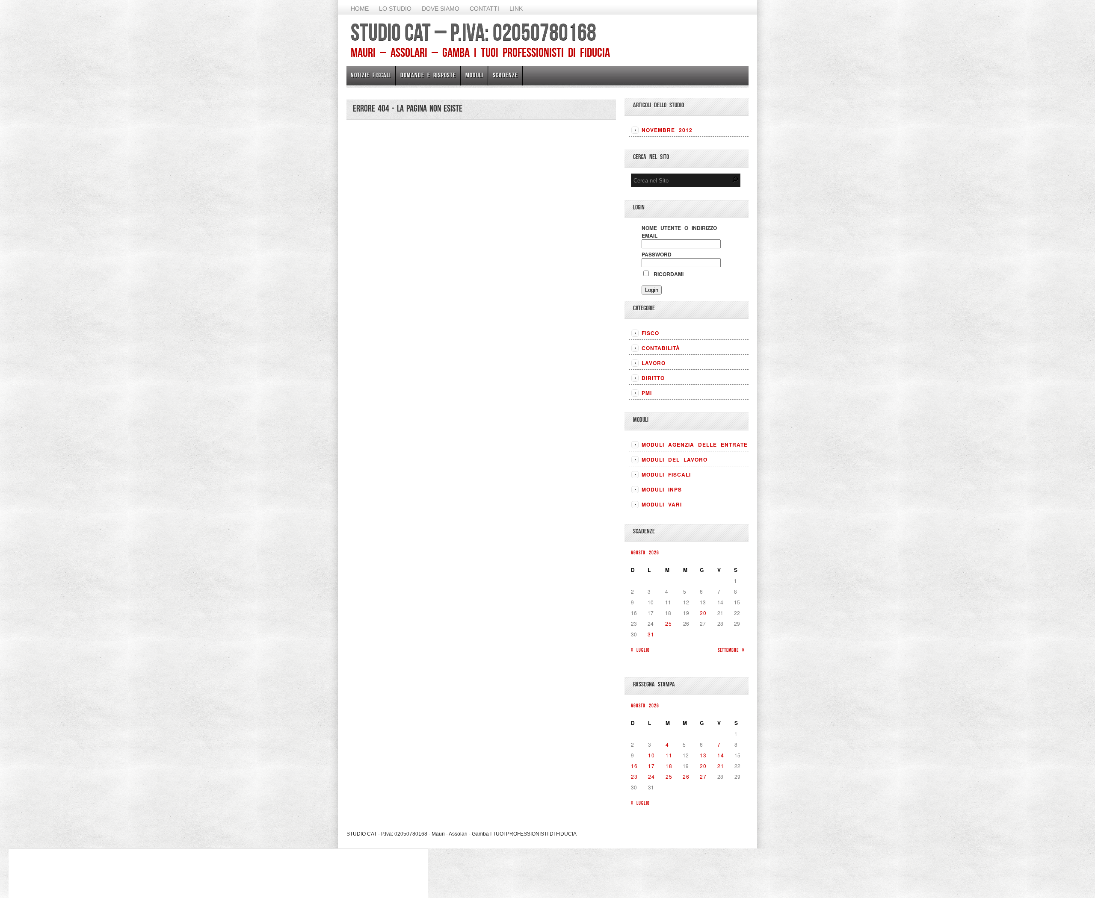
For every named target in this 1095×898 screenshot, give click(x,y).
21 (720, 765)
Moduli (474, 75)
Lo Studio (395, 8)
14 (720, 755)
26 (686, 776)
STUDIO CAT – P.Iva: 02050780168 (473, 32)
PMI (647, 393)
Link (516, 8)
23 (634, 776)
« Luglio (640, 650)
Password (657, 254)
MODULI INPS (662, 489)
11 (669, 755)
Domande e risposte (428, 75)
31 (651, 634)
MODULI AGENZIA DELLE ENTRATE (695, 444)
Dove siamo (440, 8)
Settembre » (731, 650)
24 (651, 776)
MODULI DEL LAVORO (674, 459)
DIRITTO (653, 378)
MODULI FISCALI (666, 474)
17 (651, 765)
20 (703, 612)
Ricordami (667, 274)
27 (703, 776)
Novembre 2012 (667, 130)
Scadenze (505, 75)
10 (651, 755)
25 (668, 623)
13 (703, 755)
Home (360, 8)
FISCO (650, 333)
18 (669, 765)
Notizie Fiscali (371, 75)
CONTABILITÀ (661, 348)
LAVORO (654, 363)
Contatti (484, 8)
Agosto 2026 (645, 552)
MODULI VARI (662, 504)
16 (634, 765)
